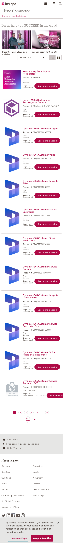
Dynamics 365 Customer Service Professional (40, 239)
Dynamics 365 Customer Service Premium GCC (40, 382)
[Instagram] (23, 515)
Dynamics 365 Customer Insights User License (40, 296)
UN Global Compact (10, 501)
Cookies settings (18, 538)
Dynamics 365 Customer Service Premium (40, 268)
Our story (5, 472)
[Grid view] (58, 57)
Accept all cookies (42, 538)
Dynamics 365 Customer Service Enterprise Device (40, 325)
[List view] (53, 57)
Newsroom (38, 478)
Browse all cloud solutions (13, 16)
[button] (25, 57)
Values (4, 484)
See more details (47, 86)
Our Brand (6, 478)
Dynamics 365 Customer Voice (39, 155)
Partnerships (38, 495)
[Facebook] (13, 515)
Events (36, 472)
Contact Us (38, 466)
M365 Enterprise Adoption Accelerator (37, 72)
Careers (36, 484)
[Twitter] (3, 515)
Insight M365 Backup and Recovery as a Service (36, 101)
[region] (31, 530)
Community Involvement (12, 495)
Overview (5, 466)
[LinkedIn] (8, 515)
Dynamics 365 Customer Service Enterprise (40, 210)
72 (47, 412)
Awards (4, 489)
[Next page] (33, 419)
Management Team (10, 507)
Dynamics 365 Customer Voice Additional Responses (39, 353)
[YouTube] (18, 515)
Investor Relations (41, 489)
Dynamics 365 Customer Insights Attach (40, 182)
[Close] (58, 522)
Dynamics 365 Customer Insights (40, 128)
